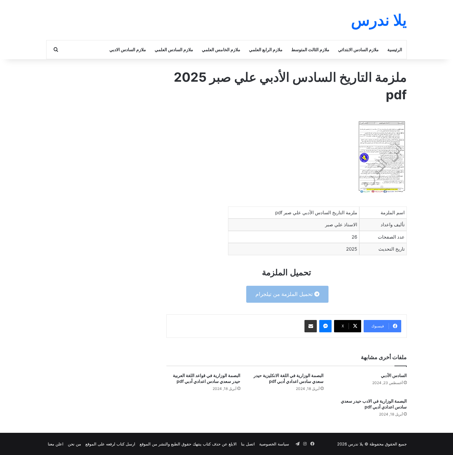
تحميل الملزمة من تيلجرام (284, 294)
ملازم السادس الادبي (127, 49)
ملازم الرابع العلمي (266, 49)
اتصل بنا (248, 443)
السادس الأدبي (394, 375)
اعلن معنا (55, 443)
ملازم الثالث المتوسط (310, 49)
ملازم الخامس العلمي (221, 49)
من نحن (74, 443)
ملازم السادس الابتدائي (358, 49)
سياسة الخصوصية (274, 443)
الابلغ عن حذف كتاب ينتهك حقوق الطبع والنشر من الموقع (188, 443)
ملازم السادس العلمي (174, 49)
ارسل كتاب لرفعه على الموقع (110, 443)
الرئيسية (394, 49)
